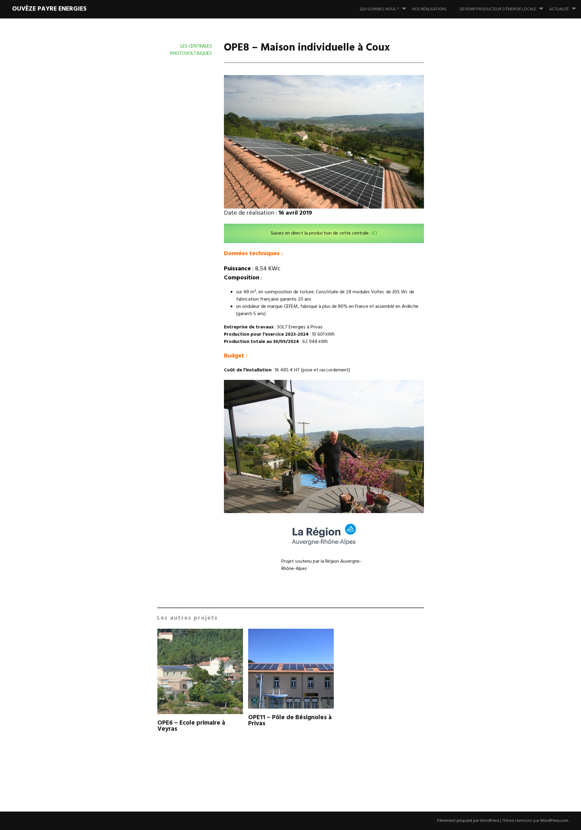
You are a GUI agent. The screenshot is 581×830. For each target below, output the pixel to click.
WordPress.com (554, 820)
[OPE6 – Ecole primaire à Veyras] (200, 672)
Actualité (559, 9)
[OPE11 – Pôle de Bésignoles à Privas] (290, 670)
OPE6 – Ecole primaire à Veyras (191, 726)
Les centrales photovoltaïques (191, 50)
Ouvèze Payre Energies (49, 9)
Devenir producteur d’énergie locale (498, 9)
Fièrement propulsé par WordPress (468, 820)
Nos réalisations (429, 9)
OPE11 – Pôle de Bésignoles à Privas (290, 720)
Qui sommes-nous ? (379, 9)
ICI (374, 233)
